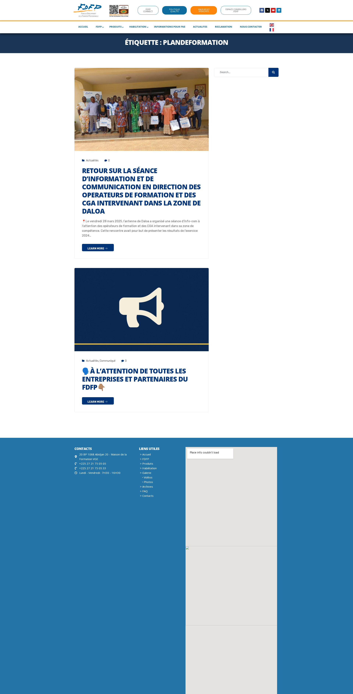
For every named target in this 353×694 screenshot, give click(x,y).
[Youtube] (273, 10)
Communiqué (107, 360)
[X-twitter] (267, 10)
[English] (272, 24)
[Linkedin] (279, 10)
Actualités (92, 160)
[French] (272, 29)
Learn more (96, 248)
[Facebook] (261, 10)
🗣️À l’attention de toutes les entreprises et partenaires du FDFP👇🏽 (135, 379)
